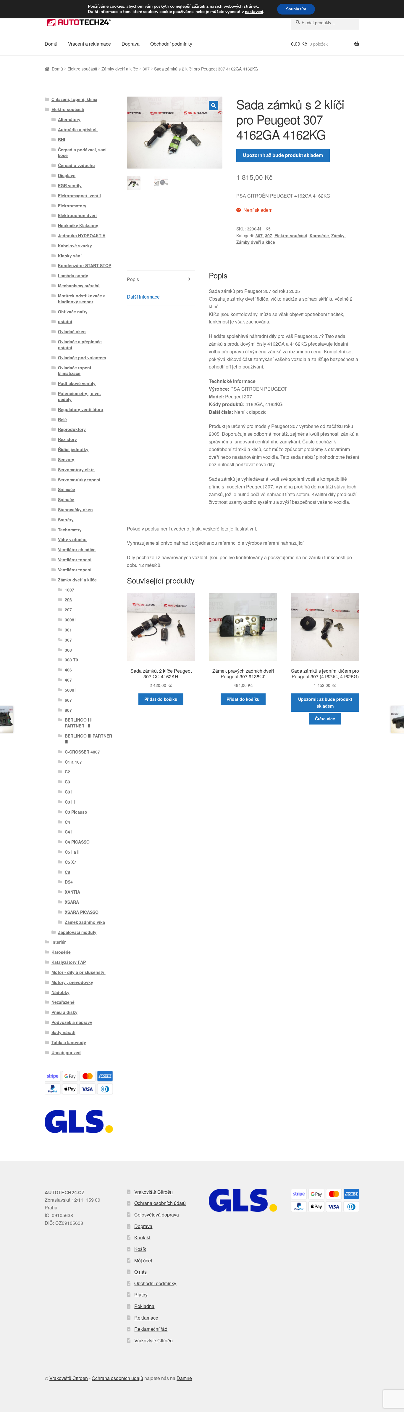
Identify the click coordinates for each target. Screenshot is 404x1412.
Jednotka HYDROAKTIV (81, 235)
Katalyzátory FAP (68, 962)
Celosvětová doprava (156, 1214)
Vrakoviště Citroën (153, 1191)
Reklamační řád (150, 1329)
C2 (67, 772)
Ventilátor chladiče (77, 549)
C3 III (70, 802)
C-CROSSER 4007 (82, 752)
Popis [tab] (133, 279)
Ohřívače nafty (73, 312)
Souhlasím (296, 9)
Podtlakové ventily (77, 383)
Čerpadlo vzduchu (76, 165)
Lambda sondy (73, 275)
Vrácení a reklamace (89, 43)
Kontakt (142, 1237)
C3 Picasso (76, 812)
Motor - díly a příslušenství (78, 972)
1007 (69, 590)
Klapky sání (70, 256)
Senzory (66, 459)
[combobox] (325, 22)
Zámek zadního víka (85, 922)
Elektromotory (72, 206)
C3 (67, 782)
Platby (141, 1294)
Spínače (66, 499)
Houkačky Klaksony (78, 225)
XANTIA (72, 892)
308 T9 (71, 660)
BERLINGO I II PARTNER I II (79, 723)
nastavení (254, 12)
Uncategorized (66, 1052)
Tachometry (70, 530)
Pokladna (144, 1306)
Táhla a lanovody (68, 1042)
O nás (140, 1271)
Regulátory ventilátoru (80, 409)
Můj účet (143, 1260)
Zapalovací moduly (77, 932)
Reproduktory (72, 429)
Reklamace (146, 1317)
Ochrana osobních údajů (160, 1203)
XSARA (72, 902)
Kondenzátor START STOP (84, 265)
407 (68, 680)
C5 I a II (72, 852)
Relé (62, 419)
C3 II (69, 792)
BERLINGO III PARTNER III (88, 739)
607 (68, 700)
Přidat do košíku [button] (160, 699)
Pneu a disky (64, 1012)
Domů (51, 43)
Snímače (66, 489)
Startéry (66, 520)
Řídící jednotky (73, 449)
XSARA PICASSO (81, 912)
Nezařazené (63, 1002)
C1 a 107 (73, 762)
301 (68, 630)
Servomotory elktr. (76, 469)
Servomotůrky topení (79, 480)
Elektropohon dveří (77, 215)
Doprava (131, 43)
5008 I (71, 690)
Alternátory (69, 119)
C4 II (69, 832)
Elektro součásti (82, 69)
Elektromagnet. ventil (79, 195)
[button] (213, 105)
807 (68, 710)
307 (146, 69)
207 (68, 610)
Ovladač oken (72, 331)
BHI (61, 139)
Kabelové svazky (75, 246)
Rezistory (67, 439)
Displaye (66, 175)
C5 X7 (70, 862)
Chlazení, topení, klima (74, 99)
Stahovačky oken (75, 509)
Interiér (58, 942)
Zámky (338, 235)
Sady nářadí (63, 1032)
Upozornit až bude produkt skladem (283, 155)
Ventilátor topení (74, 559)
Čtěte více (325, 719)
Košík (140, 1249)
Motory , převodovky (72, 982)
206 (68, 599)
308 (68, 650)
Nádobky (60, 992)
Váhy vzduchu (72, 539)
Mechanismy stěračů (79, 286)
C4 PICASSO (77, 842)
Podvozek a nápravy (71, 1022)
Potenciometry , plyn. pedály (79, 396)
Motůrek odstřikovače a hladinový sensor (82, 298)
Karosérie (319, 235)
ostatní (65, 321)
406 (68, 670)
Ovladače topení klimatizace (74, 370)
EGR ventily (70, 185)
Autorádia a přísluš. (78, 129)
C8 (67, 872)
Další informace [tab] (143, 296)
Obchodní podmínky (171, 43)
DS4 (69, 882)
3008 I (71, 620)
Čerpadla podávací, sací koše (82, 152)
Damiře (184, 1378)
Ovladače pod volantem (82, 357)
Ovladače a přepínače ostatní (80, 344)
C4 (67, 822)
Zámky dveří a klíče (119, 69)
